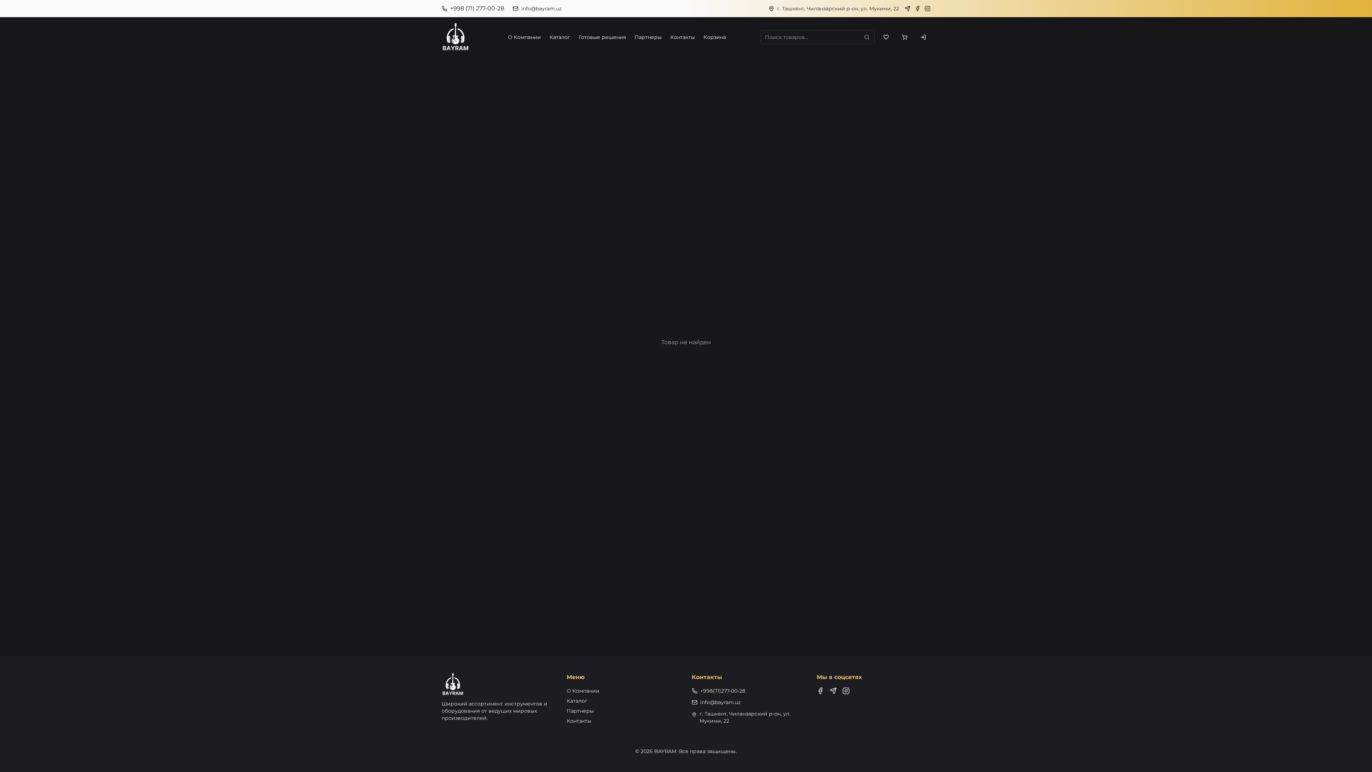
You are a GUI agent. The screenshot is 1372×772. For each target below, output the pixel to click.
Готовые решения (602, 37)
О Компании (524, 37)
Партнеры (648, 37)
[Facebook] (917, 8)
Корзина (715, 37)
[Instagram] (927, 8)
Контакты (682, 37)
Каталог (560, 37)
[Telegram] (907, 8)
